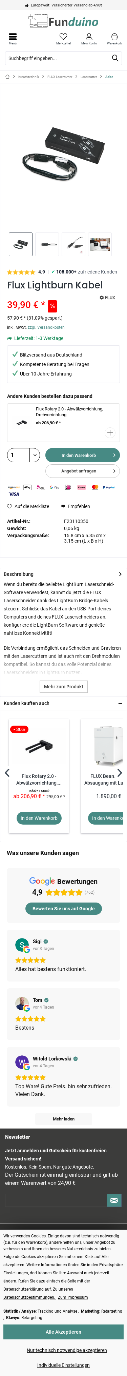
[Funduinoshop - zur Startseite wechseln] (63, 21)
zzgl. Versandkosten (46, 327)
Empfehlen (78, 506)
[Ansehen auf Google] (22, 945)
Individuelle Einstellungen (63, 1365)
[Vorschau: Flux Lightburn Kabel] (21, 244)
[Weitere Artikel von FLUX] (107, 298)
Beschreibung (19, 574)
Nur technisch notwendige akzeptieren (67, 1350)
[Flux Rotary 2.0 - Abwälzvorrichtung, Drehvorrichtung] (39, 746)
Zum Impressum (73, 1297)
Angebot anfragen (78, 470)
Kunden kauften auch (26, 703)
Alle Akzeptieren (63, 1332)
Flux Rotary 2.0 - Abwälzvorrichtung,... (39, 779)
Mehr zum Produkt (63, 686)
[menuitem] (114, 39)
